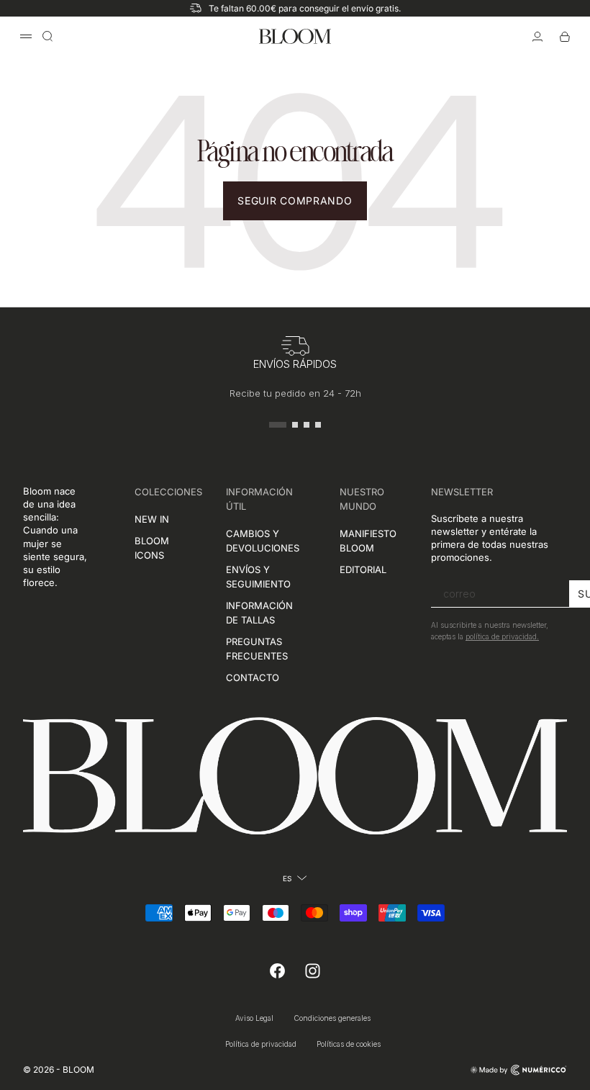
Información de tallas (259, 613)
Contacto (252, 677)
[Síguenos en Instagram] (313, 972)
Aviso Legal (254, 1018)
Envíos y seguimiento (258, 577)
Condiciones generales (332, 1018)
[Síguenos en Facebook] (277, 972)
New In (152, 519)
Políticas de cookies (349, 1044)
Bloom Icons (152, 548)
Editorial (363, 569)
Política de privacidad (260, 1044)
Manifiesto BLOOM (368, 541)
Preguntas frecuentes (257, 649)
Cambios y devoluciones (262, 541)
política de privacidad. (502, 636)
